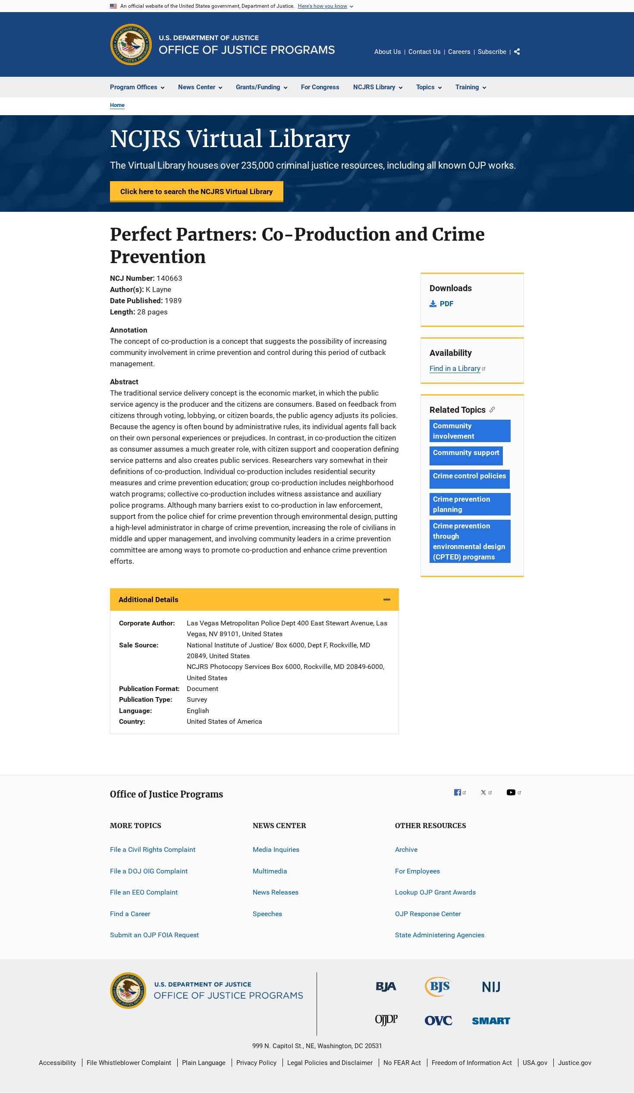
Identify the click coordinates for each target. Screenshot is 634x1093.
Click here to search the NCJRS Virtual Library (196, 191)
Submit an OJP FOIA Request (154, 935)
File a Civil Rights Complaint (152, 849)
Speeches (267, 913)
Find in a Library (455, 368)
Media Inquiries (276, 849)
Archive (406, 849)
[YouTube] (515, 798)
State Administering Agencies (439, 935)
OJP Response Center (428, 913)
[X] (489, 798)
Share (524, 57)
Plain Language (204, 1063)
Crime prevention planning (461, 504)
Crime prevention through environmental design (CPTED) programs (469, 541)
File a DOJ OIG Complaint (149, 871)
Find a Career (130, 913)
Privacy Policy (256, 1063)
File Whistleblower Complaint (129, 1063)
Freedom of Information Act (472, 1063)
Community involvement (453, 430)
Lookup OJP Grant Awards (435, 892)
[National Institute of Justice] (491, 993)
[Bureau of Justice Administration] (386, 993)
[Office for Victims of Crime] (438, 1027)
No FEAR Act (402, 1063)
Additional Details (149, 599)
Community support (466, 452)
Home (117, 105)
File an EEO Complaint (144, 892)
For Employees (417, 871)
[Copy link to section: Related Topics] (490, 409)
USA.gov (535, 1063)
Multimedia (270, 871)
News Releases (275, 892)
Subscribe (492, 52)
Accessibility (57, 1063)
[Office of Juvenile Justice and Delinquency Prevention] (386, 1028)
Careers (459, 52)
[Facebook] (463, 798)
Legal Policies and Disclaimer (330, 1063)
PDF (446, 303)
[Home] (247, 44)
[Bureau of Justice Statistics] (439, 998)
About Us (387, 52)
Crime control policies (469, 475)
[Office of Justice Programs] (131, 44)
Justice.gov (574, 1063)
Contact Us (424, 52)
